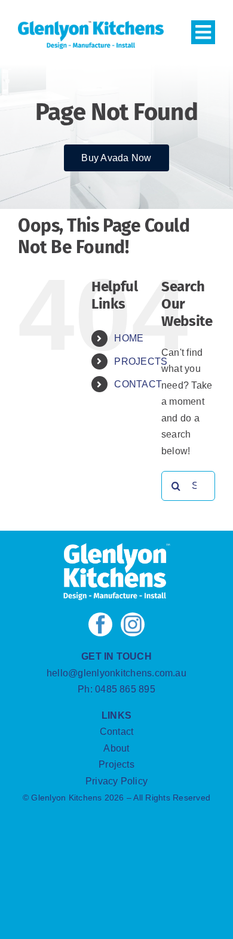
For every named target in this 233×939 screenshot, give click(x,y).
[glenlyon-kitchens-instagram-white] (133, 617)
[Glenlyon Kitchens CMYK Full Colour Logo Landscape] (91, 25)
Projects (116, 764)
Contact (117, 731)
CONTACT (138, 384)
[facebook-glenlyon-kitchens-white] (100, 617)
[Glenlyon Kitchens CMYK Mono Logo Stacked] (116, 547)
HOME (128, 338)
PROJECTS (140, 361)
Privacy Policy (116, 781)
